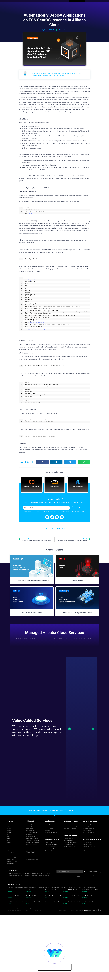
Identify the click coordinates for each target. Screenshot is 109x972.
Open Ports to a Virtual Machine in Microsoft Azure (39, 895)
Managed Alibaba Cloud (31, 486)
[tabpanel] (22, 706)
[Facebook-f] (98, 910)
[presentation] (83, 795)
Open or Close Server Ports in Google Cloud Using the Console (60, 895)
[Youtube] (62, 517)
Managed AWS (54, 486)
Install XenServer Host (87, 895)
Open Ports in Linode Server (15, 895)
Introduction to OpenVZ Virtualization (35, 902)
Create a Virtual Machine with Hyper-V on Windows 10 (77, 895)
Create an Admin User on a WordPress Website (32, 580)
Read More (10, 891)
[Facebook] (57, 517)
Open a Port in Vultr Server (31, 613)
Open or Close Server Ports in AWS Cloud (74, 902)
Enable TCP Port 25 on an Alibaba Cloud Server (93, 889)
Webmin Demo (77, 580)
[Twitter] (52, 517)
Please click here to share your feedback (54, 528)
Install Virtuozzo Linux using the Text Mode (18, 902)
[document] (54, 943)
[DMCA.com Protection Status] (87, 910)
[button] (42, 462)
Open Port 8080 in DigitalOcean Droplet (77, 613)
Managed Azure (78, 486)
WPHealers (71, 910)
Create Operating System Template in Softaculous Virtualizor (60, 902)
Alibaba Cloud (63, 30)
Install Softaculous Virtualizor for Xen (91, 902)
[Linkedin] (47, 517)
